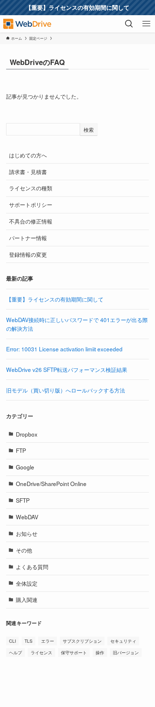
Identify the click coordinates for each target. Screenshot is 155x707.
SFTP (23, 500)
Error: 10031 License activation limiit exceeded (64, 349)
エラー (47, 641)
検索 (89, 129)
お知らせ (26, 533)
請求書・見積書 (28, 171)
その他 (24, 550)
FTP (21, 450)
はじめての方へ (28, 155)
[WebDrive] (27, 23)
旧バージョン (126, 652)
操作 (100, 652)
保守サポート (74, 652)
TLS (28, 641)
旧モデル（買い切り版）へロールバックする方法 (65, 390)
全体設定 (26, 583)
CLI (12, 641)
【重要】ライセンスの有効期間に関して (54, 299)
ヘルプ (15, 652)
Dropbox (26, 434)
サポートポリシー (30, 204)
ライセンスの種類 (30, 188)
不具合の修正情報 (30, 221)
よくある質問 (32, 567)
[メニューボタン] (146, 23)
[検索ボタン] (129, 23)
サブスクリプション (82, 641)
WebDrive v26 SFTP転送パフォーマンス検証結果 (66, 369)
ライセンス (41, 652)
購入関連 (26, 599)
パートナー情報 (28, 238)
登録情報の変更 (28, 254)
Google (25, 467)
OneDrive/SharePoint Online (51, 483)
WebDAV (27, 517)
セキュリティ (123, 641)
